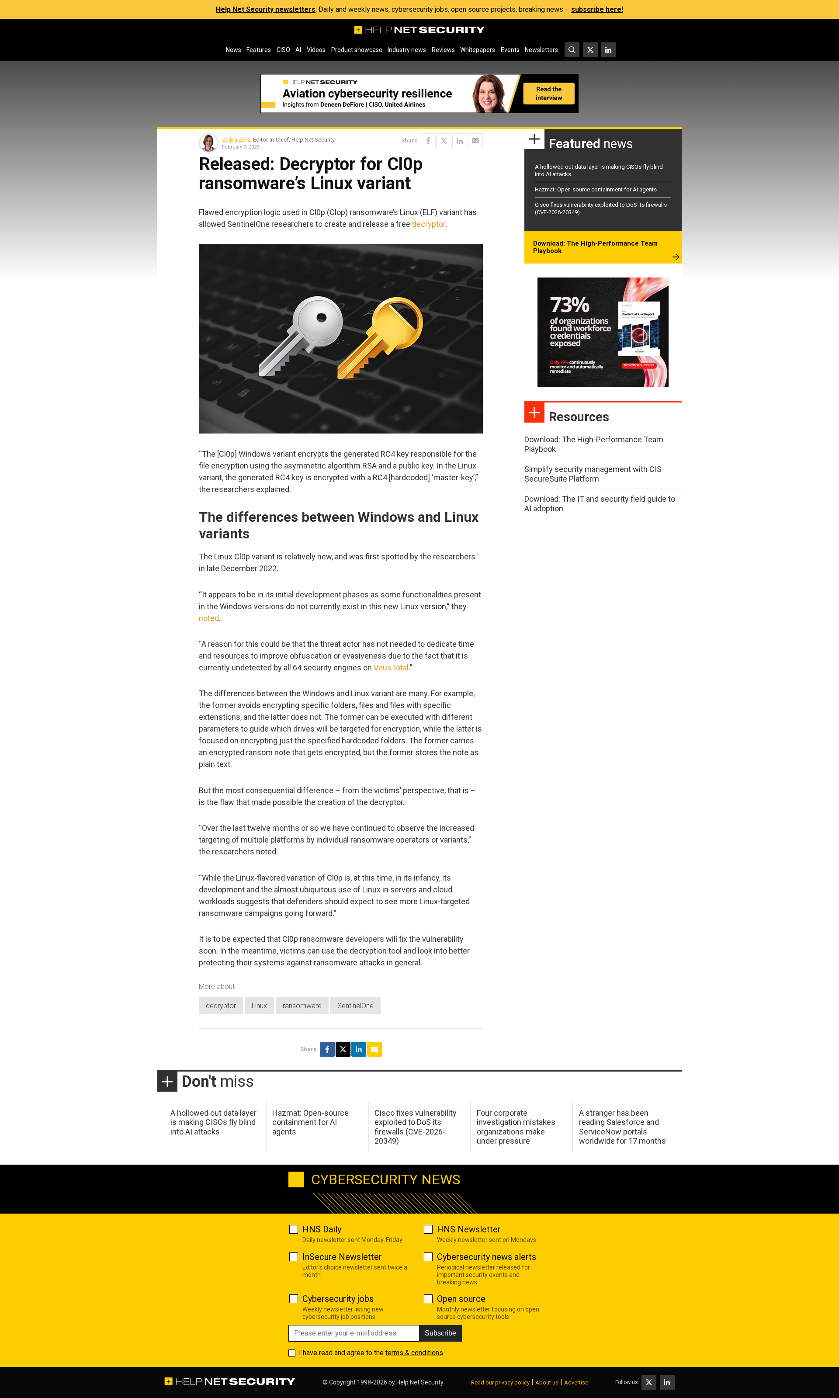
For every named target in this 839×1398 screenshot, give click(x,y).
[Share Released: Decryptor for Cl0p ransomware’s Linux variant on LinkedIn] (459, 140)
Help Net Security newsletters (265, 9)
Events (510, 49)
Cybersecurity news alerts (486, 1257)
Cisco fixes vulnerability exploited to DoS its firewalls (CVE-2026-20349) (415, 1127)
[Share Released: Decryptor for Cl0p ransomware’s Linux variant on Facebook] (428, 140)
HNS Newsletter (469, 1229)
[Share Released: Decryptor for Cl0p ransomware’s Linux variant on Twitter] (444, 140)
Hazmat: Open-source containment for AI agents (596, 189)
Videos (316, 49)
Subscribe (440, 1333)
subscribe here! (597, 9)
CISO (283, 49)
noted (209, 618)
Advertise (576, 1382)
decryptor (428, 224)
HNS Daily (321, 1229)
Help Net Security (420, 1382)
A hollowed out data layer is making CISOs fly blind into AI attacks (213, 1122)
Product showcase (356, 49)
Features (258, 49)
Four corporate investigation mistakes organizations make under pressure (516, 1127)
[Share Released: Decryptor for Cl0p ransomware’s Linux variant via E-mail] (475, 140)
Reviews (443, 49)
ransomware (302, 1006)
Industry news (407, 49)
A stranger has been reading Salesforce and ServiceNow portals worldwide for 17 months (622, 1127)
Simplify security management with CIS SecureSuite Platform (593, 474)
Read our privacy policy (500, 1382)
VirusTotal (391, 667)
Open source (461, 1299)
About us (546, 1382)
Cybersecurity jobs (338, 1299)
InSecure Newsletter (342, 1257)
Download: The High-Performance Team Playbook (595, 247)
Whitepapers (477, 49)
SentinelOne (355, 1006)
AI (298, 49)
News (233, 49)
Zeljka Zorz (236, 139)
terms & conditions (414, 1353)
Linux (259, 1006)
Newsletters (541, 49)
